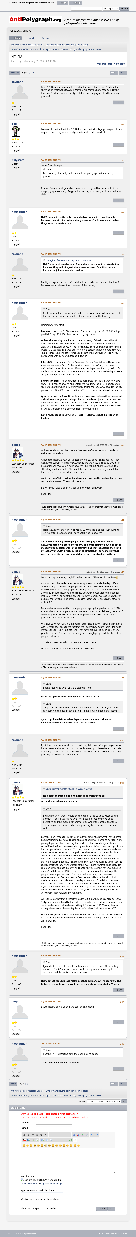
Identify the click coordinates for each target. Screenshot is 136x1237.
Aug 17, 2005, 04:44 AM (51, 302)
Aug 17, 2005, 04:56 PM (51, 571)
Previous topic (104, 63)
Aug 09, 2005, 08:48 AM (51, 81)
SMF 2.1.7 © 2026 (14, 1234)
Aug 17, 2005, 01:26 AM (51, 254)
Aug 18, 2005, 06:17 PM (51, 1001)
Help (101, 1233)
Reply (114, 72)
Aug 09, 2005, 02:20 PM (51, 160)
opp (14, 124)
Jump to (82, 1101)
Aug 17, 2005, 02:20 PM (51, 519)
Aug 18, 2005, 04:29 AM (51, 955)
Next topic (119, 63)
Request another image (51, 1183)
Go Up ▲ (125, 1233)
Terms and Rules (112, 1233)
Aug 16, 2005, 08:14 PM (51, 211)
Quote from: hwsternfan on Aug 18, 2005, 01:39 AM (69, 788)
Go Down (14, 72)
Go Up (13, 1083)
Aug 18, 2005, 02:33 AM (51, 782)
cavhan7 (17, 82)
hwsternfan (19, 212)
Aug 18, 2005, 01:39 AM (51, 677)
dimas (16, 445)
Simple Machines (29, 1234)
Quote (120, 102)
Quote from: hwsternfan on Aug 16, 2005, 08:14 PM (69, 260)
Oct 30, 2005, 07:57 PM (50, 1043)
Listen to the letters (30, 1183)
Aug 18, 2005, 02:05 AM (51, 740)
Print (123, 72)
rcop (15, 1001)
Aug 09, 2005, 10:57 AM (51, 123)
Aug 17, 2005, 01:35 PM (51, 445)
